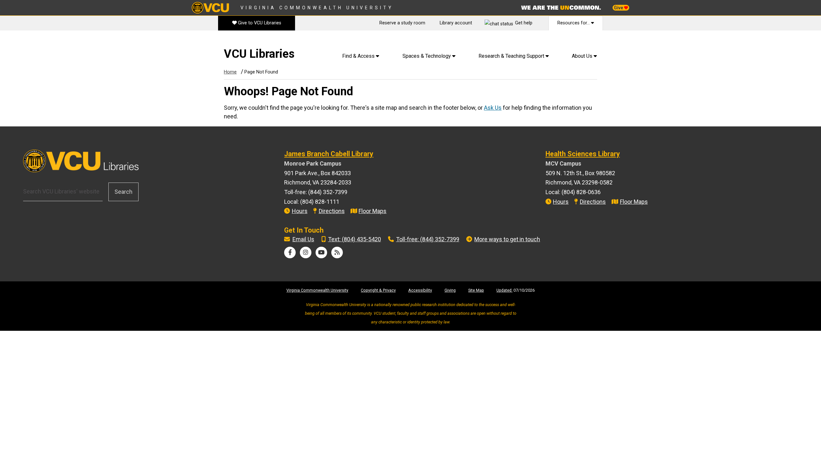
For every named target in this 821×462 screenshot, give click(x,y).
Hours (300, 211)
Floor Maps (372, 211)
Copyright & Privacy (378, 290)
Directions (332, 211)
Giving (450, 290)
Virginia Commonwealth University (317, 7)
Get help (523, 23)
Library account (456, 23)
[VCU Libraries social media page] (290, 252)
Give (619, 7)
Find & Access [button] (359, 56)
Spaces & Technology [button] (427, 56)
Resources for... (574, 23)
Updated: (504, 290)
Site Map (476, 290)
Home (230, 72)
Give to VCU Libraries (259, 23)
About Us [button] (583, 56)
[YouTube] (321, 252)
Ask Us (493, 107)
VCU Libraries (259, 54)
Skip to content (23, 41)
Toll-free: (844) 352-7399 (427, 239)
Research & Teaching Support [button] (512, 56)
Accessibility (420, 290)
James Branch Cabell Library (328, 154)
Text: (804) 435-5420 (354, 239)
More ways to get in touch (507, 239)
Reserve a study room (402, 23)
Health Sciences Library (583, 154)
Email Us (303, 239)
